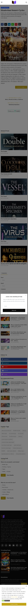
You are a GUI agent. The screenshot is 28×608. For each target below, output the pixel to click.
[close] (26, 586)
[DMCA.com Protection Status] (6, 600)
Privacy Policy (14, 597)
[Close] (25, 295)
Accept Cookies (14, 604)
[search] (26, 2)
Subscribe (14, 310)
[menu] (1, 2)
